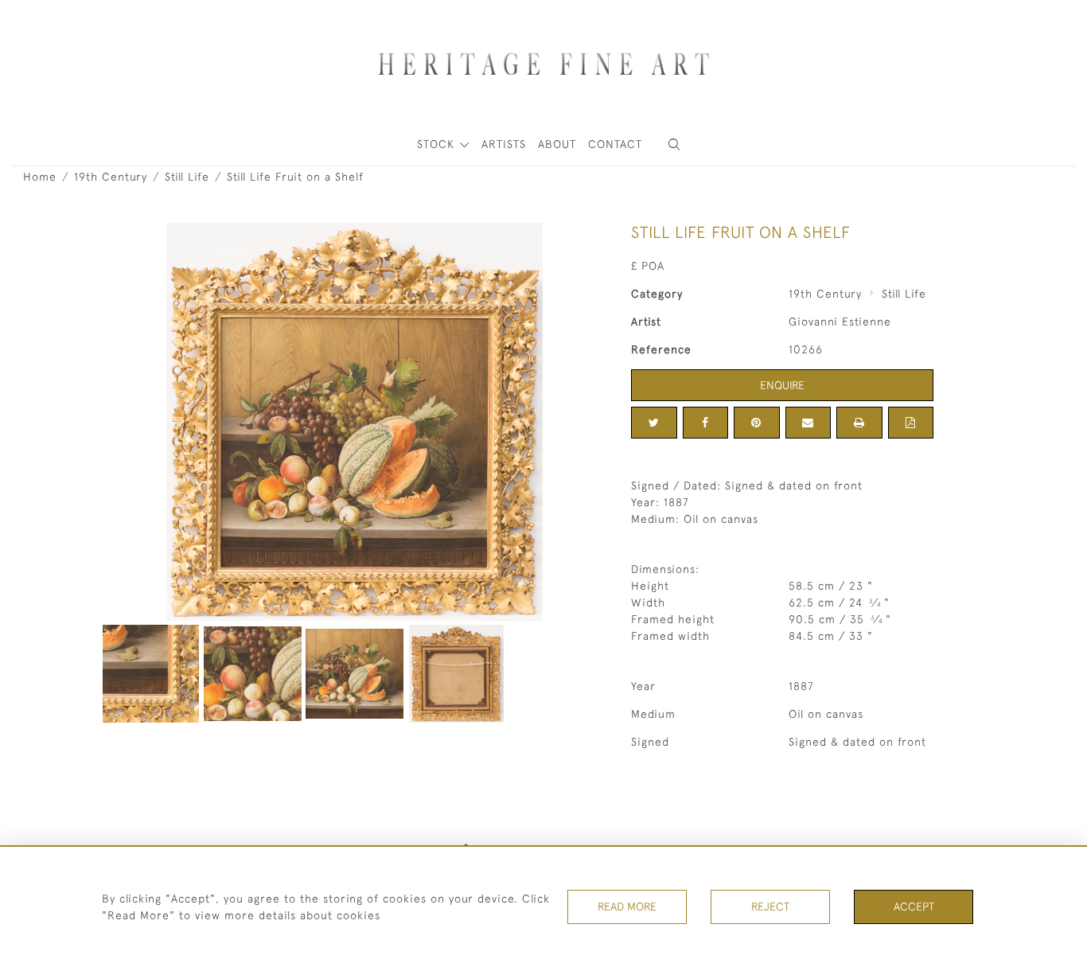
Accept (914, 906)
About (557, 144)
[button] (674, 144)
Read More (627, 906)
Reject (770, 906)
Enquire (782, 385)
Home (39, 176)
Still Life (187, 176)
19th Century (110, 176)
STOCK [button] (437, 144)
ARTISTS (503, 144)
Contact (615, 144)
